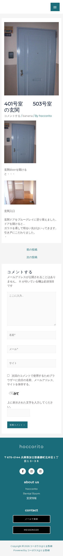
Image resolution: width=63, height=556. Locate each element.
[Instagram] (31, 471)
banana (28, 116)
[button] (31, 519)
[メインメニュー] (55, 7)
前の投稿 (32, 249)
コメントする (12, 116)
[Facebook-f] (22, 471)
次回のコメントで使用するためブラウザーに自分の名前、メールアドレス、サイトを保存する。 (31, 380)
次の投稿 (32, 257)
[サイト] (31, 363)
